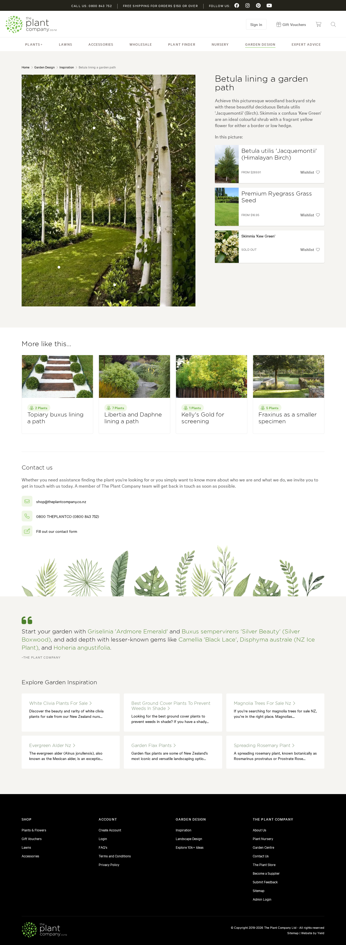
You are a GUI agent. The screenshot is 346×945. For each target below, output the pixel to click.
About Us (259, 829)
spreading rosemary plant (263, 746)
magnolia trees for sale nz (263, 703)
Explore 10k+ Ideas (190, 847)
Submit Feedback (265, 881)
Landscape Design (189, 838)
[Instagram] (247, 5)
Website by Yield (312, 933)
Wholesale (140, 44)
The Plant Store (264, 864)
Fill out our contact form (56, 531)
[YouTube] (269, 5)
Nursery (220, 44)
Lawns (65, 44)
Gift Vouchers (32, 838)
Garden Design (260, 44)
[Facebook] (236, 5)
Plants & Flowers (34, 829)
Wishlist (307, 172)
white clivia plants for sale (59, 703)
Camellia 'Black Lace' (207, 640)
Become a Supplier (266, 873)
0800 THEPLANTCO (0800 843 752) (67, 516)
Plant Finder (181, 44)
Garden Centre (263, 847)
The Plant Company (31, 24)
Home (25, 67)
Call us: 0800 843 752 (91, 6)
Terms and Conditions (115, 855)
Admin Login (262, 899)
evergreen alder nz (50, 746)
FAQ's (103, 847)
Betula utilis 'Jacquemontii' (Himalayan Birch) (279, 154)
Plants (32, 44)
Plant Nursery (263, 838)
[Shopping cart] (318, 24)
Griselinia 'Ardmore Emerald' (128, 632)
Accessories (100, 44)
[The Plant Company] (44, 930)
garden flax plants (152, 746)
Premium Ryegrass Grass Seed (276, 197)
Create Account (110, 829)
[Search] (333, 24)
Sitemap (258, 890)
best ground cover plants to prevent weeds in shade (170, 706)
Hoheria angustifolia (82, 648)
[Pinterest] (258, 5)
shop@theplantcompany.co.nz (61, 501)
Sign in (256, 24)
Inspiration (66, 67)
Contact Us (261, 855)
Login (103, 838)
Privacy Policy (109, 864)
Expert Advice (306, 44)
